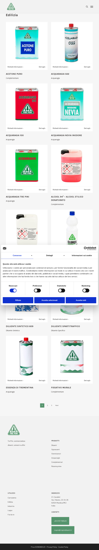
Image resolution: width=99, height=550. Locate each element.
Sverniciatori (56, 454)
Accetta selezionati (49, 300)
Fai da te (11, 515)
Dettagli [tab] (49, 255)
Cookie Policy (63, 547)
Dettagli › (42, 67)
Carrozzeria (12, 498)
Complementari (57, 462)
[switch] (37, 290)
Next (56, 405)
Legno (10, 510)
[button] (91, 6)
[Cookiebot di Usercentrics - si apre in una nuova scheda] (85, 248)
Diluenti (54, 445)
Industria (11, 506)
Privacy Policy (52, 547)
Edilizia (10, 502)
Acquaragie (55, 458)
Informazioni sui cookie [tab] (82, 255)
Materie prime (56, 466)
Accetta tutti (81, 300)
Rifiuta (18, 300)
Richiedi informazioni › (15, 67)
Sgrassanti (55, 449)
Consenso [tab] (17, 255)
